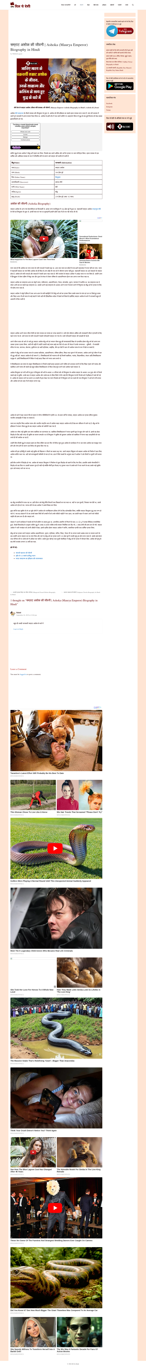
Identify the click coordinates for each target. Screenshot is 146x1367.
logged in (23, 674)
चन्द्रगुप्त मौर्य (96, 209)
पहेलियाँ (112, 5)
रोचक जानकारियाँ (65, 5)
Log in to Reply (18, 629)
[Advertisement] (56, 27)
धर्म (75, 5)
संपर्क (126, 5)
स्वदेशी (119, 5)
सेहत (88, 5)
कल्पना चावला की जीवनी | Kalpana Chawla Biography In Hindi (82, 592)
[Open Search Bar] (133, 4)
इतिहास (104, 5)
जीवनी (81, 5)
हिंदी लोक (96, 5)
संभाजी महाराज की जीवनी (24, 553)
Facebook (109, 103)
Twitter (108, 110)
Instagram (109, 107)
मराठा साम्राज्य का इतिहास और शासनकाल (29, 558)
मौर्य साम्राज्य (19, 113)
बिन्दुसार (57, 177)
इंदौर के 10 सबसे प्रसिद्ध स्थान (25, 555)
